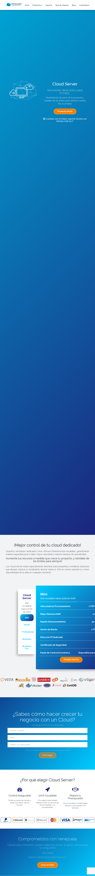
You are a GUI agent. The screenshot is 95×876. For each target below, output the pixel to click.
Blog (74, 5)
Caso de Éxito (47, 865)
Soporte (49, 5)
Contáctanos (84, 5)
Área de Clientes (62, 5)
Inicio (27, 5)
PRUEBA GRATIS (71, 659)
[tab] (27, 617)
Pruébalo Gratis (65, 111)
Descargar (48, 755)
